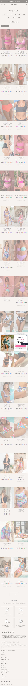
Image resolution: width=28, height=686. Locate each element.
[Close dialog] (26, 335)
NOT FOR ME (20, 348)
